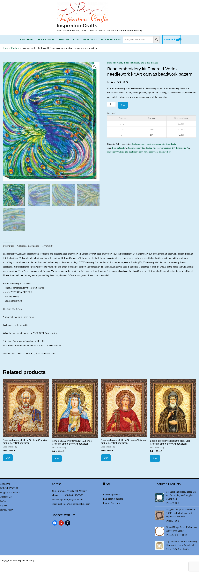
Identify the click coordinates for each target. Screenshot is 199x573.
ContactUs (5, 484)
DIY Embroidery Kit (180, 148)
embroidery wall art (115, 152)
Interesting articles (111, 494)
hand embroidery (136, 152)
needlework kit (165, 152)
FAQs (3, 501)
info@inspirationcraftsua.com (76, 504)
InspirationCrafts (77, 25)
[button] (94, 66)
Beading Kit (150, 148)
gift (126, 152)
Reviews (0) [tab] (47, 246)
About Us (64, 39)
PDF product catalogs (113, 499)
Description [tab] (8, 246)
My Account (90, 39)
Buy (123, 105)
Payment (4, 505)
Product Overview (111, 503)
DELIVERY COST (9, 488)
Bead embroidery (115, 62)
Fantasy (154, 62)
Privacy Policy (6, 509)
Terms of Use (6, 497)
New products (46, 39)
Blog (76, 39)
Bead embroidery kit (135, 148)
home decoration (151, 152)
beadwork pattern (164, 148)
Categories (27, 39)
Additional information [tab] (28, 246)
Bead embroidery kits (134, 62)
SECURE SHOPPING (111, 39)
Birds (147, 62)
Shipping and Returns (10, 492)
